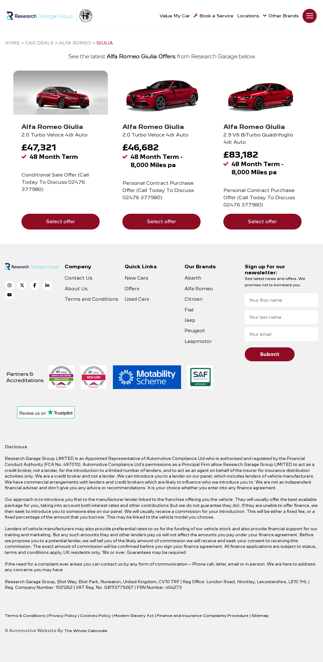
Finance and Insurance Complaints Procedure (203, 615)
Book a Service (216, 16)
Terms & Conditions (25, 615)
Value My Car (175, 16)
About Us (76, 289)
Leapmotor (198, 341)
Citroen (194, 299)
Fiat (189, 310)
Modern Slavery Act (134, 615)
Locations (248, 16)
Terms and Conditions (91, 299)
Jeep (190, 320)
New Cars (136, 278)
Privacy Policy (63, 615)
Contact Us (78, 278)
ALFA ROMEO (75, 42)
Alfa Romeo (199, 289)
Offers (132, 289)
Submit (269, 354)
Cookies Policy (96, 615)
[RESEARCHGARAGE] (39, 15)
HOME (12, 42)
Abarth (193, 278)
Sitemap (260, 615)
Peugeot (195, 331)
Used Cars (137, 299)
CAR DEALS (39, 42)
